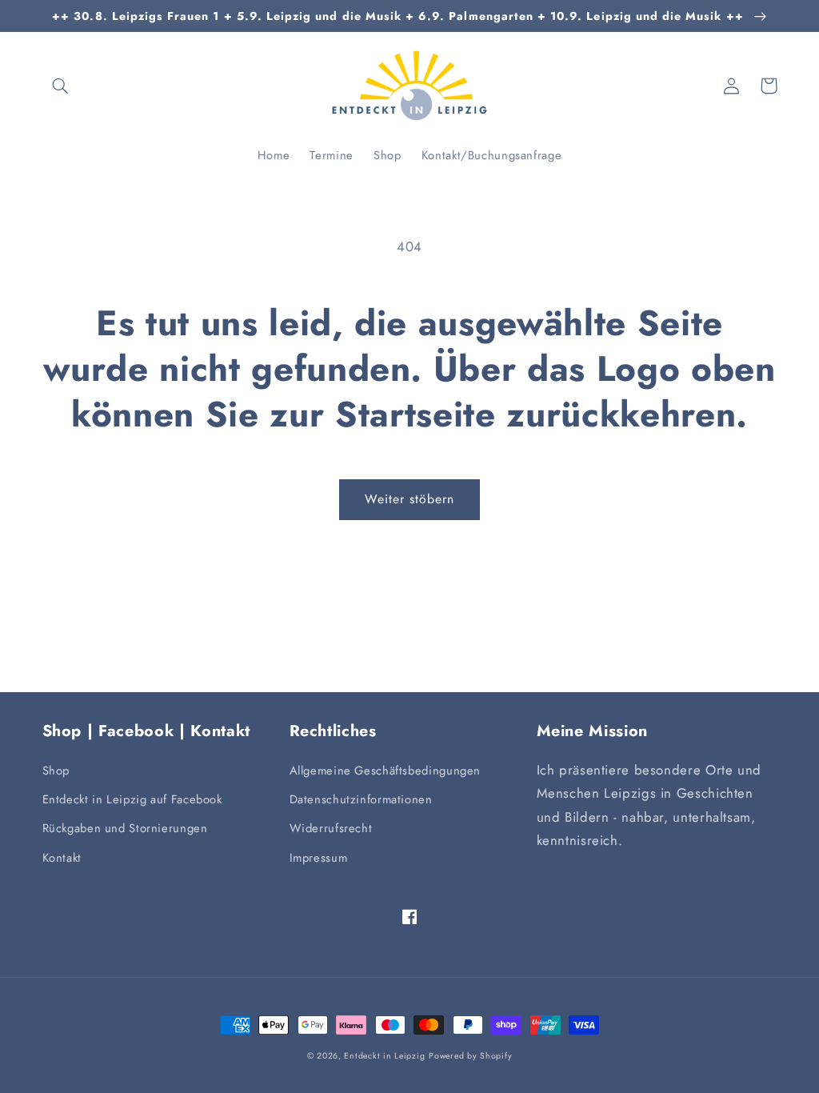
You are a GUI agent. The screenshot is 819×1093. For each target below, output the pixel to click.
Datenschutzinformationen (361, 799)
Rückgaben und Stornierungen (125, 828)
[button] (60, 85)
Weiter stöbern (410, 499)
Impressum (319, 858)
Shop (56, 770)
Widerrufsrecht (331, 828)
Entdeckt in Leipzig (384, 1056)
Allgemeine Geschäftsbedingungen (385, 770)
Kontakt (62, 858)
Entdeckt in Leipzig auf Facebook (132, 799)
